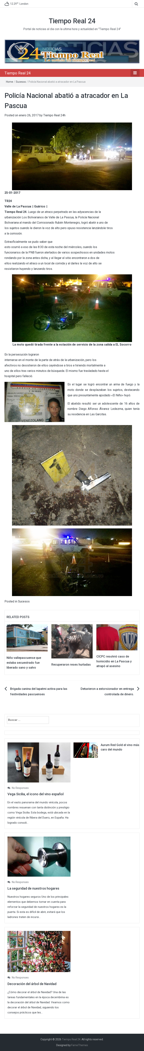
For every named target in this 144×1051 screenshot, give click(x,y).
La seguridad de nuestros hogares (33, 888)
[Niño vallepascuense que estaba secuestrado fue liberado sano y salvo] (27, 637)
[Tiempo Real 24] (72, 51)
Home (9, 81)
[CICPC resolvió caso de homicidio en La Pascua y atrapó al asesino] (116, 637)
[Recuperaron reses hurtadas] (71, 641)
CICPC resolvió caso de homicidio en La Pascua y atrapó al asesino (114, 661)
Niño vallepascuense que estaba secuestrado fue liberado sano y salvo (24, 662)
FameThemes (79, 1045)
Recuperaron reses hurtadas (71, 664)
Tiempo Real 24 (72, 21)
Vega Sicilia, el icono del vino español (36, 794)
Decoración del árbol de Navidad (32, 984)
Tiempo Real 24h (54, 115)
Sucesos (21, 81)
